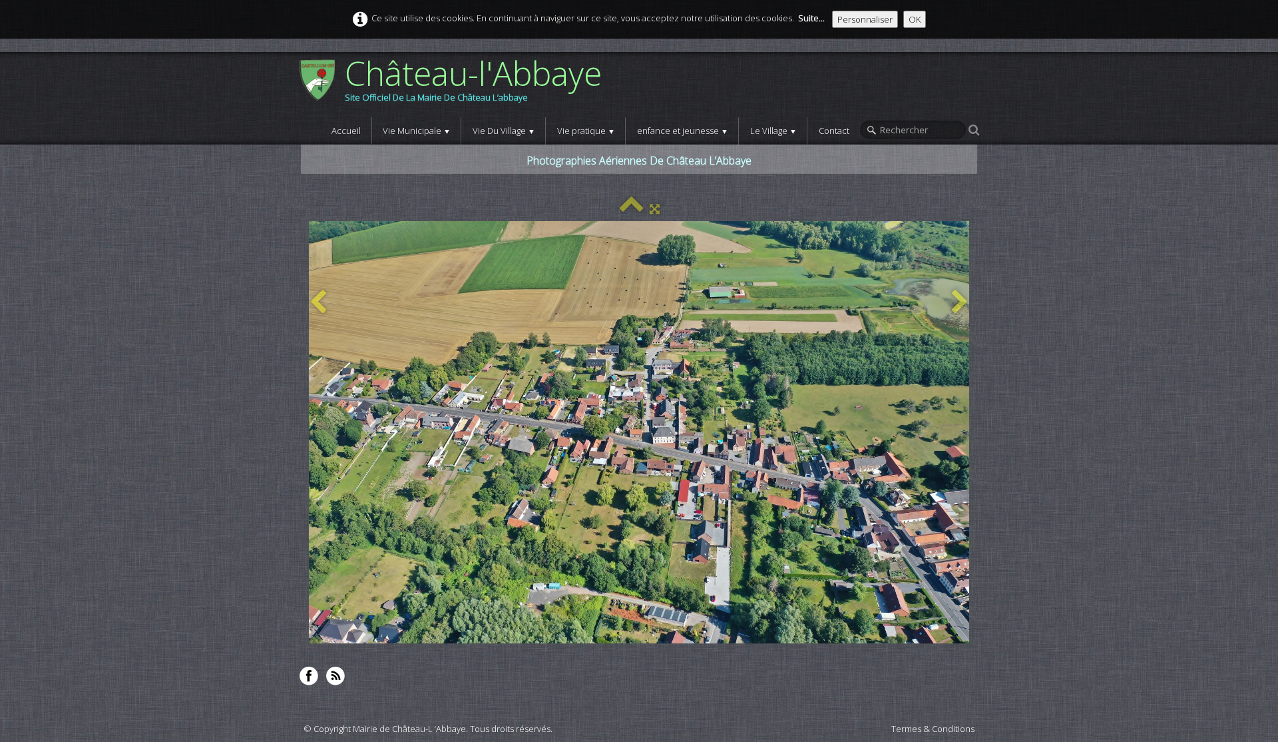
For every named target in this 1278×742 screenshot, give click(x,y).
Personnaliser (865, 19)
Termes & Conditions (932, 729)
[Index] (631, 208)
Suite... (811, 18)
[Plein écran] (655, 208)
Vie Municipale (417, 131)
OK (915, 19)
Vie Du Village (504, 131)
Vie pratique (586, 131)
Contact (834, 131)
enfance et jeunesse (682, 131)
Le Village (773, 131)
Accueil (346, 131)
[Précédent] (318, 303)
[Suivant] (960, 303)
